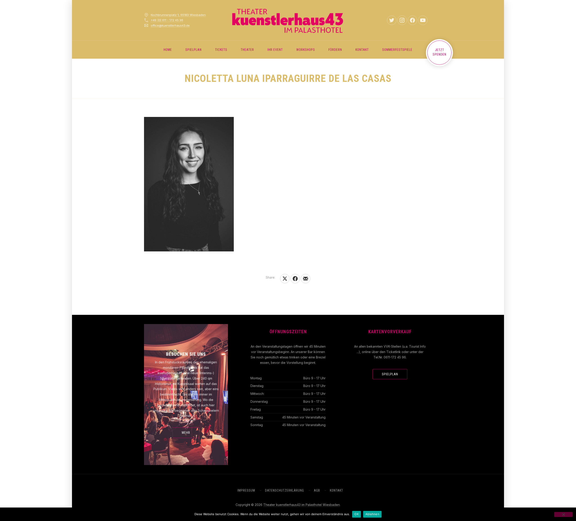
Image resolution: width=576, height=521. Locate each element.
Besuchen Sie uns (186, 354)
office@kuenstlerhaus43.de (170, 25)
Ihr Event (275, 49)
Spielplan (193, 49)
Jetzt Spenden (439, 52)
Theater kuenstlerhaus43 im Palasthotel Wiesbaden (301, 505)
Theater (247, 49)
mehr (186, 432)
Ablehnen (372, 514)
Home (168, 49)
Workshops (305, 49)
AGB (317, 490)
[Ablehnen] (563, 514)
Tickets (221, 49)
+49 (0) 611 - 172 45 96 (167, 20)
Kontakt (362, 49)
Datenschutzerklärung (284, 490)
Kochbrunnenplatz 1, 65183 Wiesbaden (178, 15)
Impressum (246, 490)
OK (356, 514)
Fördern (335, 49)
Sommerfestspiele (397, 49)
